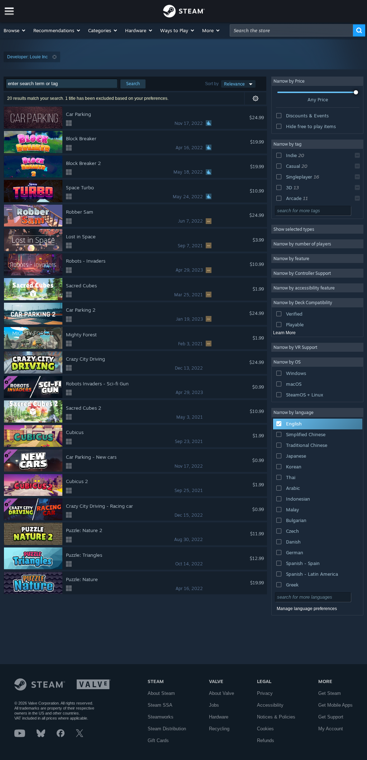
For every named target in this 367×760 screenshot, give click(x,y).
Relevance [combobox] (234, 84)
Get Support (330, 717)
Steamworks (160, 717)
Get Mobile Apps (335, 705)
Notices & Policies (276, 717)
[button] (15, 30)
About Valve (221, 693)
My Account (330, 728)
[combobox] (291, 30)
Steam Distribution (167, 728)
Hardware (218, 717)
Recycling (219, 728)
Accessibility (270, 705)
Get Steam (329, 693)
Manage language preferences (307, 608)
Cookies (265, 728)
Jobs (214, 705)
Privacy (265, 693)
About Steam (161, 693)
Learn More (284, 332)
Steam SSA (160, 705)
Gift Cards (158, 740)
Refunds (265, 740)
